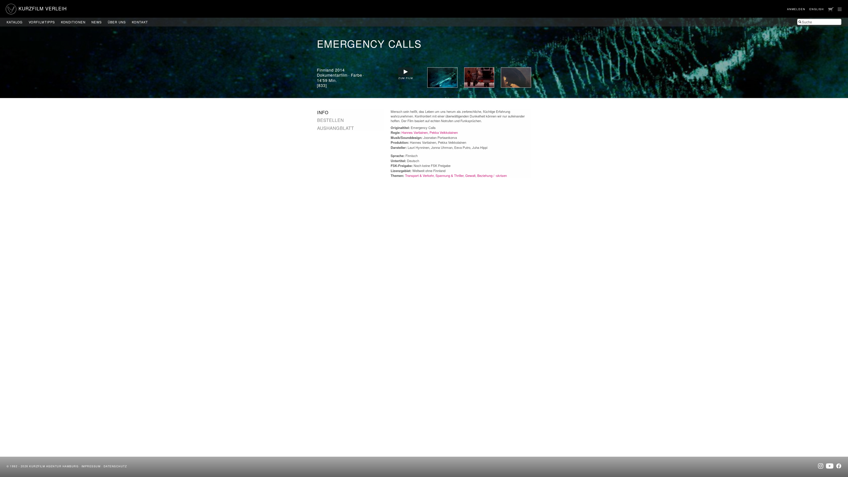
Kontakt (140, 22)
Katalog (15, 22)
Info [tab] (323, 112)
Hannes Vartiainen (414, 132)
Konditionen (73, 22)
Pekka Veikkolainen (444, 132)
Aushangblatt (335, 128)
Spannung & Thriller (449, 175)
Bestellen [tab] (330, 120)
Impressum (91, 466)
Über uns (117, 22)
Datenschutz (115, 466)
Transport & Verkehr (419, 175)
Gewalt (470, 175)
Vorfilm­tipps (42, 22)
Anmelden (796, 9)
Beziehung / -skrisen (492, 175)
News (96, 22)
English (816, 9)
